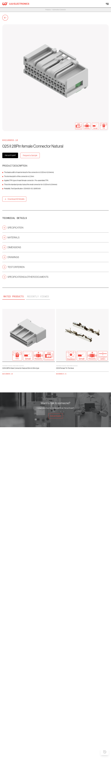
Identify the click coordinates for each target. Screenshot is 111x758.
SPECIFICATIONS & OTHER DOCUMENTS (28, 276)
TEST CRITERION (16, 267)
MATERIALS (14, 237)
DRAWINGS (13, 257)
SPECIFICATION (15, 227)
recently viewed (38, 296)
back (5, 18)
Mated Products (13, 296)
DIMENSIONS (14, 247)
